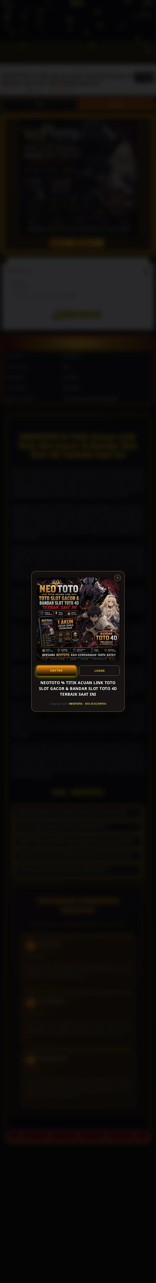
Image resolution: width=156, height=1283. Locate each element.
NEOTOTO (75, 703)
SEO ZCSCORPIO (95, 703)
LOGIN (99, 671)
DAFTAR (56, 670)
